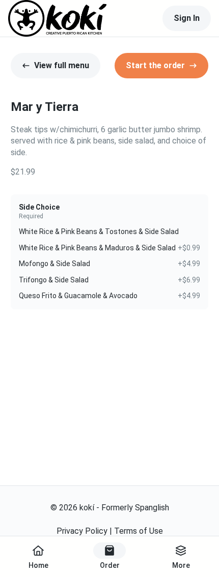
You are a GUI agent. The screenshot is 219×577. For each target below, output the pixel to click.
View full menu (61, 65)
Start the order (155, 65)
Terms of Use (138, 531)
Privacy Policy (82, 531)
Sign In (187, 18)
